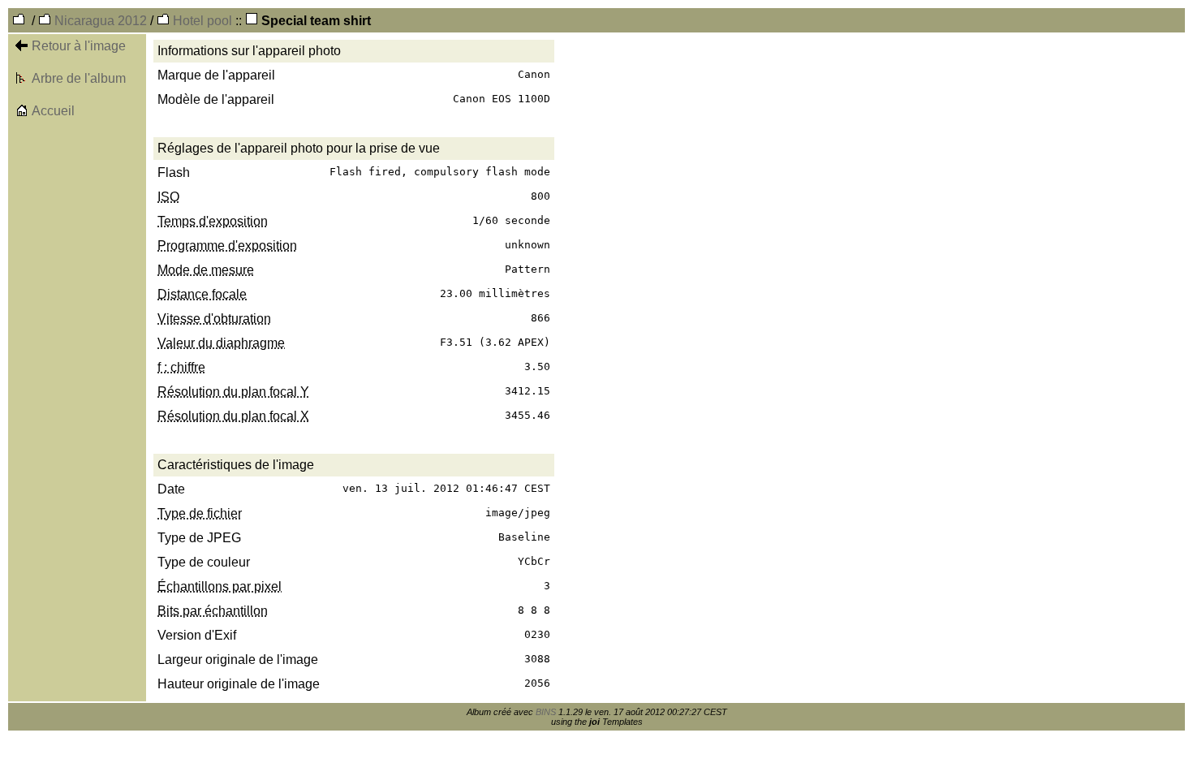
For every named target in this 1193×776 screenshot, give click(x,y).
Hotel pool (201, 21)
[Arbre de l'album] (22, 80)
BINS (546, 712)
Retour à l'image (79, 46)
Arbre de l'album (79, 78)
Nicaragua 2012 (99, 21)
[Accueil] (22, 112)
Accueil (53, 111)
